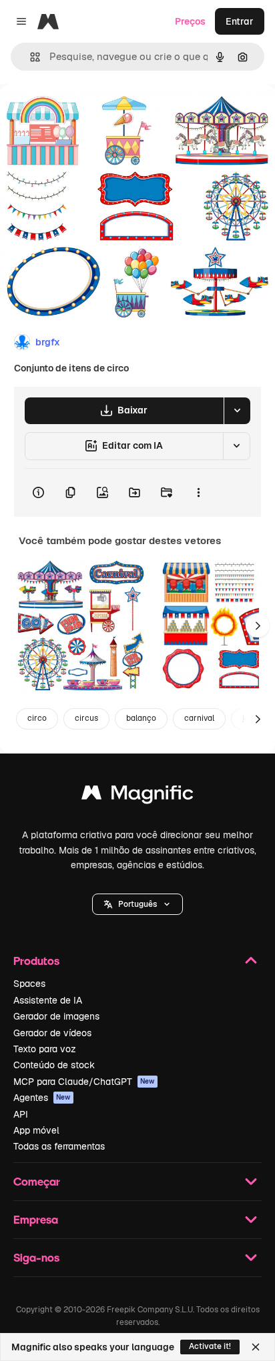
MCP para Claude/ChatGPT (84, 1082)
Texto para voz (44, 1049)
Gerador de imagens (56, 1016)
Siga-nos (36, 1257)
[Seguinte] (258, 625)
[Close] (256, 1347)
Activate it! (210, 1346)
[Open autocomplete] (29, 57)
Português (137, 904)
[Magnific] (137, 796)
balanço (141, 718)
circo (37, 718)
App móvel (36, 1130)
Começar (36, 1181)
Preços (190, 21)
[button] (137, 904)
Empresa (35, 1219)
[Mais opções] (198, 492)
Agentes (42, 1098)
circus (86, 718)
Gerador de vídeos (52, 1033)
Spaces (29, 984)
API (20, 1114)
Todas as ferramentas (59, 1146)
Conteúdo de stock (54, 1065)
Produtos (36, 961)
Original (85, 114)
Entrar (240, 21)
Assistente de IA (47, 1000)
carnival (199, 718)
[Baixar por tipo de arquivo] (237, 410)
